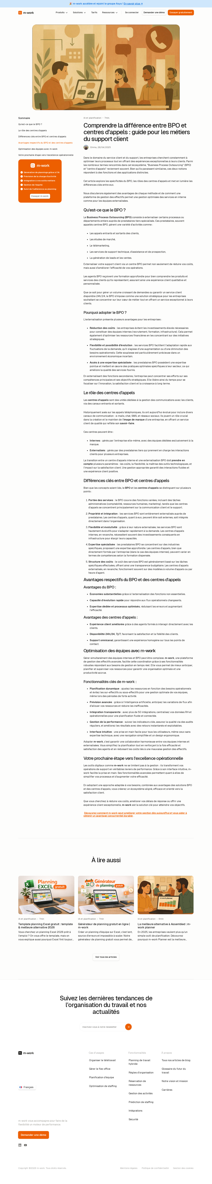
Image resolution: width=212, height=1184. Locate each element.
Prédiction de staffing (141, 1102)
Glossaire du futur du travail (174, 1070)
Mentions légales (128, 1168)
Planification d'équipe (101, 1077)
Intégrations (135, 1110)
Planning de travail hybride (139, 1062)
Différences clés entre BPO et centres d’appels (42, 136)
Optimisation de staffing (103, 1086)
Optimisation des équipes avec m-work (37, 149)
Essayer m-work (40, 196)
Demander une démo (154, 12)
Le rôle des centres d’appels (32, 130)
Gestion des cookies (183, 1168)
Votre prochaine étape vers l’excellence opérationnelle (45, 155)
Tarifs (94, 12)
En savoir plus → (133, 3)
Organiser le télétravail (102, 1060)
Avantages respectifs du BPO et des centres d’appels (45, 142)
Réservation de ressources (137, 1083)
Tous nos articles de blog (176, 1060)
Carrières (167, 1089)
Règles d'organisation (141, 1072)
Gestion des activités (141, 1093)
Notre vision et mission (175, 1081)
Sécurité (133, 1119)
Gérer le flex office (99, 1068)
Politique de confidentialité (155, 1168)
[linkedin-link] (19, 1145)
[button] (62, 12)
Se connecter (132, 12)
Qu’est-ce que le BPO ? (30, 124)
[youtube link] (25, 1145)
